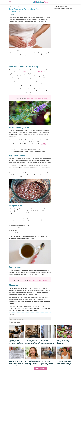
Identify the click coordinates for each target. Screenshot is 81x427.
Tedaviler (24, 6)
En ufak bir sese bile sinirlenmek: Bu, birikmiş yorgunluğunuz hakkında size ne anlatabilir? (32, 342)
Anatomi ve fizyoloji (17, 6)
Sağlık (10, 6)
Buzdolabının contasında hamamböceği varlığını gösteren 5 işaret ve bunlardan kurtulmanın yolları (48, 342)
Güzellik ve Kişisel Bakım (30, 360)
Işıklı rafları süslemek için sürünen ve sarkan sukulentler (63, 342)
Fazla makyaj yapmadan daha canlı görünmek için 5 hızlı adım (32, 363)
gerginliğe (43, 143)
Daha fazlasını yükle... (40, 368)
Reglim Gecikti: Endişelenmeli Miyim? (38, 280)
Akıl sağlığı (11, 338)
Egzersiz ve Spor (44, 360)
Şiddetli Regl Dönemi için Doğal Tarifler (37, 98)
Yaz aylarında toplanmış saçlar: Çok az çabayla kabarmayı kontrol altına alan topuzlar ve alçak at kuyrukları (64, 363)
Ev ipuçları (43, 338)
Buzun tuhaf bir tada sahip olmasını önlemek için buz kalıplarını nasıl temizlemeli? (16, 363)
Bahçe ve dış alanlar (61, 338)
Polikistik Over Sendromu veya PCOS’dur (32, 72)
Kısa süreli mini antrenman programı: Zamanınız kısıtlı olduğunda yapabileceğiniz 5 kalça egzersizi (48, 363)
